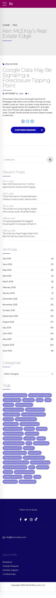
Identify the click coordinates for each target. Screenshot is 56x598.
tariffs (28, 477)
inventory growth (12, 429)
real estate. (34, 453)
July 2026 (7, 258)
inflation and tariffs (26, 419)
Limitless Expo (9, 574)
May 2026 (7, 270)
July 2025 (7, 327)
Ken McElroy (32, 434)
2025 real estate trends (15, 395)
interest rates (10, 424)
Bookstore (7, 562)
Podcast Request (10, 566)
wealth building (27, 482)
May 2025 (7, 339)
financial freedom (35, 410)
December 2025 (10, 299)
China (39, 400)
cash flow (28, 400)
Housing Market (11, 414)
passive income (41, 443)
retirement (43, 467)
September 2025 (10, 316)
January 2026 (9, 293)
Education (11, 64)
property (28, 448)
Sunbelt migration (12, 477)
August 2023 (8, 345)
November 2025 (10, 304)
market (41, 438)
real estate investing (34, 458)
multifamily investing (13, 443)
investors (41, 429)
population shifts (12, 448)
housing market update (33, 414)
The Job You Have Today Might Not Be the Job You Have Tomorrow (20, 235)
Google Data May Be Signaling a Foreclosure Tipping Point (27, 78)
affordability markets (40, 395)
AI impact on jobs (12, 400)
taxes (37, 477)
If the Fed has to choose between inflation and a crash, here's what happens (20, 198)
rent (32, 467)
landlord (29, 438)
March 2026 (8, 281)
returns (8, 472)
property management (14, 453)
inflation (8, 419)
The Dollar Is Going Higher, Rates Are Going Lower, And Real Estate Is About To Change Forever (20, 210)
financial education (13, 410)
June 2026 (7, 264)
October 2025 (9, 310)
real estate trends (40, 462)
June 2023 (7, 351)
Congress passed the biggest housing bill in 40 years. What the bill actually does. (20, 223)
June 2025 (7, 333)
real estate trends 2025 (15, 467)
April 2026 (7, 276)
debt (48, 400)
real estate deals (12, 458)
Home (6, 25)
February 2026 (9, 287)
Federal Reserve (24, 405)
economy (8, 405)
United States (10, 482)
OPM (29, 443)
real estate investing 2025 (16, 462)
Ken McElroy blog (12, 438)
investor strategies (13, 434)
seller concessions (24, 472)
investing (29, 429)
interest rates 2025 (29, 424)
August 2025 (8, 322)
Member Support (10, 570)
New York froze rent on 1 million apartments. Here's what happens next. (20, 186)
